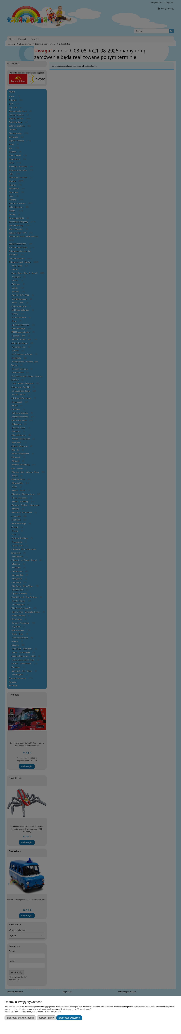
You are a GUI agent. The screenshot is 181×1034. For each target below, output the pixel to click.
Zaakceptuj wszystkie (69, 1017)
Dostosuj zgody (46, 1017)
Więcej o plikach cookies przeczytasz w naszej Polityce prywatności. (33, 1012)
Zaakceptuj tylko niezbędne (20, 1017)
